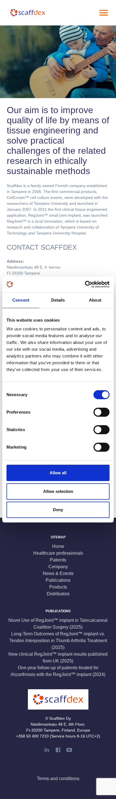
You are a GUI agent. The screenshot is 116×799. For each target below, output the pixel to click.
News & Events (58, 573)
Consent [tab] (20, 300)
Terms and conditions (58, 778)
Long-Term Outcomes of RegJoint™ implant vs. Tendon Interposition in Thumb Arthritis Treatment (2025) (58, 640)
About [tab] (95, 300)
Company (58, 566)
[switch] (101, 412)
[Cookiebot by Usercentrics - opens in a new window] (85, 284)
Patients (58, 559)
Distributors (58, 593)
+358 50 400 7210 (32, 736)
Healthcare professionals (58, 553)
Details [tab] (58, 300)
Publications (58, 580)
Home (58, 546)
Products (58, 587)
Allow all (58, 472)
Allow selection (58, 491)
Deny (58, 509)
